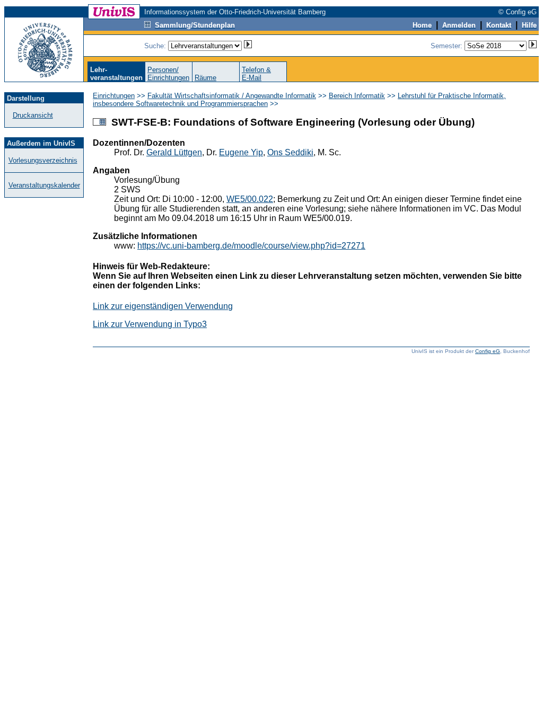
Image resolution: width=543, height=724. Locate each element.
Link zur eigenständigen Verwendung (163, 306)
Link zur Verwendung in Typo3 (150, 324)
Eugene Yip (241, 152)
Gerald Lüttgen (174, 152)
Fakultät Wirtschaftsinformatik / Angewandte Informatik (231, 96)
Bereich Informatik (357, 96)
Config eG (487, 351)
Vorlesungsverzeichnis (42, 160)
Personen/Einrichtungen (168, 74)
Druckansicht (33, 115)
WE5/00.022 (249, 199)
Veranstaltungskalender (44, 185)
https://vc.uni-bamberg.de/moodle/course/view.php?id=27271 (251, 245)
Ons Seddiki (290, 152)
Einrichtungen (114, 96)
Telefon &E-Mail (256, 74)
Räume (205, 78)
